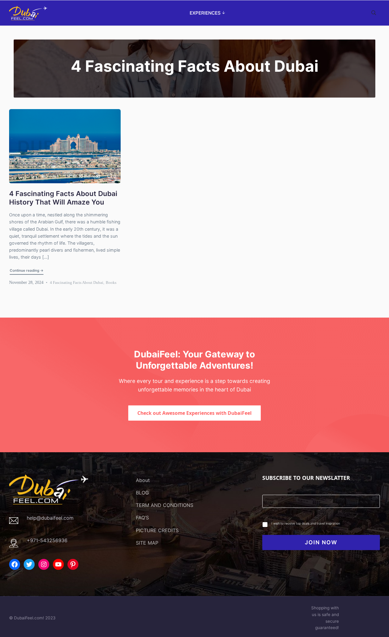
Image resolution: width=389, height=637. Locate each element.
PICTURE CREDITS (157, 530)
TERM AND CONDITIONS (164, 505)
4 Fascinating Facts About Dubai (76, 282)
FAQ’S (142, 518)
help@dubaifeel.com (50, 518)
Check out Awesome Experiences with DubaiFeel (194, 413)
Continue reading (27, 270)
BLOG (142, 493)
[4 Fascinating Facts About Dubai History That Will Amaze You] (65, 146)
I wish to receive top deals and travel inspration (305, 523)
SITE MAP (147, 543)
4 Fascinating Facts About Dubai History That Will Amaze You (63, 198)
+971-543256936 (47, 540)
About (143, 480)
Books (111, 282)
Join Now (321, 542)
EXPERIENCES (205, 13)
